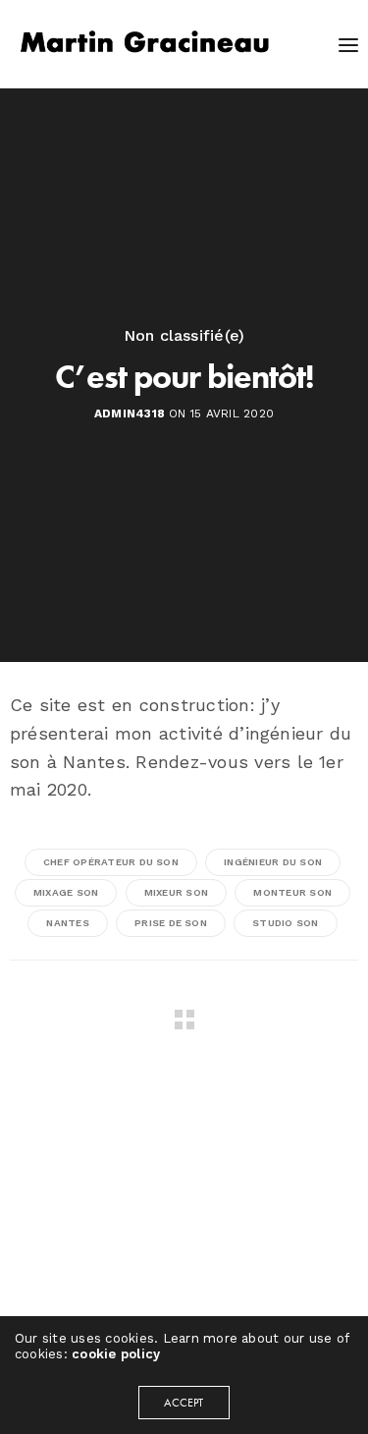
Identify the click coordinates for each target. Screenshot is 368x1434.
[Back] (184, 1019)
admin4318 (129, 413)
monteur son (292, 892)
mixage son (65, 892)
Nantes (67, 922)
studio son (285, 922)
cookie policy (116, 1354)
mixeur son (176, 892)
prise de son (170, 922)
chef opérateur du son (111, 861)
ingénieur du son (273, 861)
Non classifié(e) (184, 336)
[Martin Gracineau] (145, 44)
